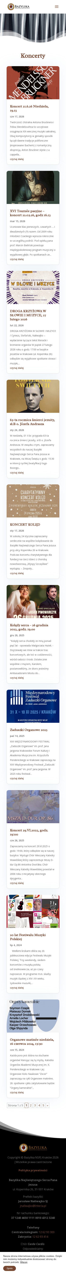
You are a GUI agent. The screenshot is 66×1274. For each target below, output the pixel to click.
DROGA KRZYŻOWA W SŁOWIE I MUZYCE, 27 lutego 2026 (28, 315)
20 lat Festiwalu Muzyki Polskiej (28, 937)
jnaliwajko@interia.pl (33, 1206)
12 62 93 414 (40, 1237)
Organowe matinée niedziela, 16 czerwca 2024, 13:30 (32, 1041)
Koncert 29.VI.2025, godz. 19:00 (29, 832)
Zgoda (10, 1268)
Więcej (23, 1262)
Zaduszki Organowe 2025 (29, 730)
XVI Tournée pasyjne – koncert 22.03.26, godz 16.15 (30, 213)
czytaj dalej (17, 159)
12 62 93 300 (46, 1232)
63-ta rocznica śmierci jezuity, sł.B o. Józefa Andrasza (32, 422)
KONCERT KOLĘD (25, 524)
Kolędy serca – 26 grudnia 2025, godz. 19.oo (29, 627)
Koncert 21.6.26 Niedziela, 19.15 (29, 108)
